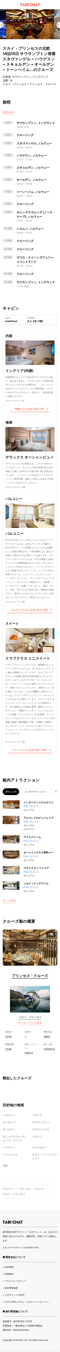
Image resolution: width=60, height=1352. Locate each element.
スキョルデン (39, 1147)
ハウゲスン (9, 1147)
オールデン (9, 1129)
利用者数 (30, 318)
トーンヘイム (10, 1154)
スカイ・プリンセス (30, 1017)
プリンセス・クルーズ (30, 976)
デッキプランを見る (30, 1022)
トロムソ (37, 1136)
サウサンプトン (41, 1122)
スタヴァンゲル (41, 1129)
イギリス (37, 1115)
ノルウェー (9, 1115)
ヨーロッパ (9, 1122)
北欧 (5, 1165)
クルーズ (8, 1188)
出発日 (7, 318)
